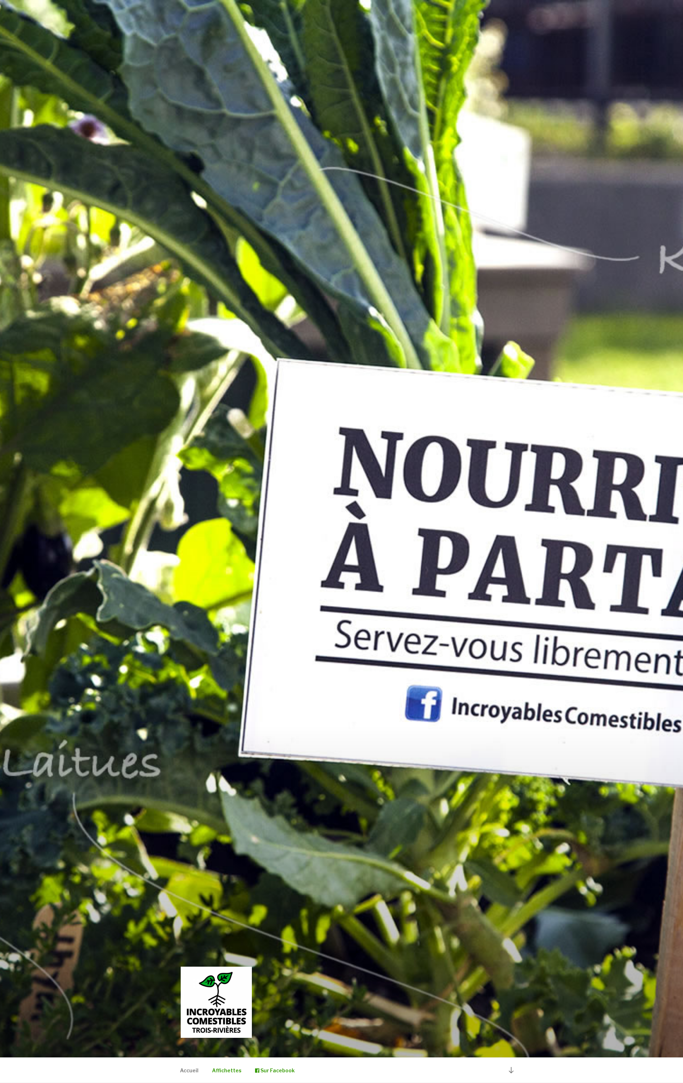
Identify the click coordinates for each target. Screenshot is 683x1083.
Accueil (189, 1070)
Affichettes (227, 1070)
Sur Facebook (277, 1070)
